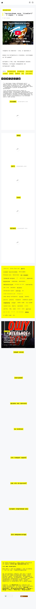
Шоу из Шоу (6, 311)
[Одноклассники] (5, 79)
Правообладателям (20, 570)
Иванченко (22, 281)
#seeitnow (15, 585)
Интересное (20, 71)
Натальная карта (8, 290)
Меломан (13, 287)
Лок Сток (6, 287)
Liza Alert (29, 73)
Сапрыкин (18, 299)
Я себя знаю (7, 315)
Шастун (28, 309)
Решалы (11, 299)
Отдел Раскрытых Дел (9, 293)
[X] (10, 79)
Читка (18, 308)
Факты (14, 306)
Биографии (22, 271)
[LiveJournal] (17, 79)
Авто (23, 268)
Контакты (29, 284)
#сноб (29, 588)
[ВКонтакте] (2, 79)
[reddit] (19, 79)
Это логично (20, 311)
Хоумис (26, 305)
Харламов (20, 306)
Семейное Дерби (27, 299)
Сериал (11, 73)
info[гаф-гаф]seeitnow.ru (19, 564)
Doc (23, 73)
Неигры (18, 290)
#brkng (26, 587)
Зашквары (14, 281)
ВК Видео (24, 275)
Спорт (13, 302)
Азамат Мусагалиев (10, 272)
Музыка (19, 287)
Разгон (5, 299)
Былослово (16, 275)
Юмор (27, 312)
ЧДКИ (14, 308)
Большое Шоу (7, 275)
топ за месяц (27, 568)
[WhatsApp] (15, 79)
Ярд (14, 315)
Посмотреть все (23, 101)
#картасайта (26, 589)
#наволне (6, 588)
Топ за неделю (16, 568)
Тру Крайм (29, 302)
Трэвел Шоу (7, 306)
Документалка (6, 10)
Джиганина (22, 278)
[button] (29, 2)
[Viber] (12, 79)
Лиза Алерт (29, 71)
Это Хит (13, 311)
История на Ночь (19, 284)
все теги (5, 568)
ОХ (23, 290)
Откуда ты (20, 293)
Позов (21, 296)
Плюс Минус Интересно (10, 296)
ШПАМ (23, 308)
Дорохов (30, 278)
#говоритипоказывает (18, 588)
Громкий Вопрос (9, 278)
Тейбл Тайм (20, 302)
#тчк (10, 589)
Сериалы (17, 73)
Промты (27, 296)
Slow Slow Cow (14, 268)
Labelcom (5, 268)
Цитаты (5, 308)
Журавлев (6, 281)
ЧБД (10, 308)
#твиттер (17, 589)
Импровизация (8, 284)
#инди (4, 589)
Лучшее (5, 73)
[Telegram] (7, 79)
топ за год (8, 570)
